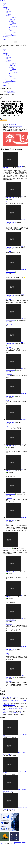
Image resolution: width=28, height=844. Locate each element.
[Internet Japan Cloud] (9, 831)
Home (4, 3)
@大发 (7, 226)
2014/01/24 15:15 (10, 571)
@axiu (7, 276)
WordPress (8, 9)
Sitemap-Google (17, 842)
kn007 (22, 318)
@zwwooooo (9, 201)
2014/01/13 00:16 (10, 295)
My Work (8, 37)
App (7, 8)
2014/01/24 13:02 (7, 548)
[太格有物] (4, 840)
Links (4, 39)
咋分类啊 (8, 14)
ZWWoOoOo (3, 0)
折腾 (7, 12)
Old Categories (9, 15)
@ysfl (7, 524)
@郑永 (7, 426)
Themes (5, 5)
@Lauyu (8, 400)
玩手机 (14, 23)
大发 (22, 196)
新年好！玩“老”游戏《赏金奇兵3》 (12, 712)
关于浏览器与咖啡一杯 (9, 705)
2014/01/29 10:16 (10, 620)
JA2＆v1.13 (9, 11)
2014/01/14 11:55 (10, 422)
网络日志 (14, 26)
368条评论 (12, 92)
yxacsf (22, 444)
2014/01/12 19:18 (10, 222)
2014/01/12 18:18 (10, 197)
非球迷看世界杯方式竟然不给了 (11, 697)
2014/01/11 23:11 (7, 167)
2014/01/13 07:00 (10, 320)
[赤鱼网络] (14, 840)
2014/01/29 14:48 (10, 649)
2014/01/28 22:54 (10, 596)
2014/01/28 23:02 (10, 470)
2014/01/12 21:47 (10, 272)
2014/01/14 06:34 (10, 370)
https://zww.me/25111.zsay (15, 126)
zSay (4, 4)
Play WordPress (12, 17)
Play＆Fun (11, 21)
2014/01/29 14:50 (10, 677)
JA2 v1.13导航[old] (11, 35)
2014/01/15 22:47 (10, 445)
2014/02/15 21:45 (10, 520)
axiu (22, 246)
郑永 (22, 342)
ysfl (21, 492)
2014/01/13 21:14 (10, 343)
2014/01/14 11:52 (10, 396)
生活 (10, 29)
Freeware (14, 32)
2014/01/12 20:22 (10, 247)
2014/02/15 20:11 (10, 494)
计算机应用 (12, 30)
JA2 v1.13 (5, 33)
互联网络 (11, 24)
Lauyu (22, 294)
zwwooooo (20, 166)
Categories (5, 7)
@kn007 (8, 654)
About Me (5, 36)
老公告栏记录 (12, 124)
